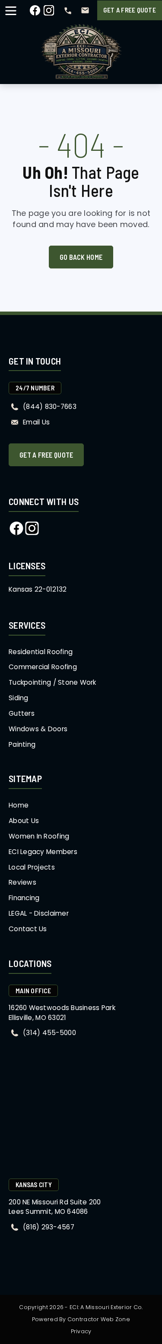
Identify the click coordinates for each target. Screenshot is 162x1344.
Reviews (22, 882)
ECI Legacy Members (43, 851)
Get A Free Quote (129, 10)
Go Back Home (81, 257)
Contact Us (28, 928)
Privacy (81, 1331)
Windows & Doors (38, 728)
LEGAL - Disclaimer (39, 913)
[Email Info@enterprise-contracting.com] (85, 10)
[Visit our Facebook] (35, 13)
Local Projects (32, 867)
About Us (24, 820)
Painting (22, 744)
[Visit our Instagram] (49, 13)
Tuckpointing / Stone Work (52, 682)
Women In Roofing (39, 836)
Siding (19, 697)
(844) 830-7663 (49, 406)
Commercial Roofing (43, 666)
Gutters (22, 713)
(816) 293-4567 (48, 1227)
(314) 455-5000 (49, 1032)
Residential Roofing (41, 651)
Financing (24, 897)
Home (19, 805)
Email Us (36, 422)
